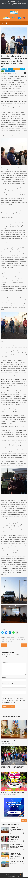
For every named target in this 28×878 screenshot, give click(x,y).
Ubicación (15, 3)
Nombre (4, 677)
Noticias (22, 68)
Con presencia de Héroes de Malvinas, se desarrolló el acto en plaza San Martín (12, 766)
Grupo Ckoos (21, 637)
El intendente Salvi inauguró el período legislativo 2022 (11, 740)
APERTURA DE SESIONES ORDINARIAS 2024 (16, 829)
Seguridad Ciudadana (10, 70)
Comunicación (12, 73)
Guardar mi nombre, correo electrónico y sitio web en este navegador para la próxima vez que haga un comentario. (14, 700)
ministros (12, 639)
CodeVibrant (21, 874)
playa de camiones (21, 639)
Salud (2, 70)
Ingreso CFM (12, 876)
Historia (9, 3)
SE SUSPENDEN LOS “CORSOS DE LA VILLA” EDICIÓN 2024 (16, 846)
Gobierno (4, 3)
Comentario (5, 662)
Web (3, 690)
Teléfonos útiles (22, 3)
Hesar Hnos (4, 639)
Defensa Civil (4, 68)
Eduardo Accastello (11, 637)
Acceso (18, 876)
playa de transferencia (7, 641)
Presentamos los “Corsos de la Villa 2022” (12, 792)
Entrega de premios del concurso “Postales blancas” (24, 645)
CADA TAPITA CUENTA (16, 861)
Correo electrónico (7, 683)
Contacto (14, 5)
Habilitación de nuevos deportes (5, 645)
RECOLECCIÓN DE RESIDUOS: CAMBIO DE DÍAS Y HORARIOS (16, 854)
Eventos (10, 68)
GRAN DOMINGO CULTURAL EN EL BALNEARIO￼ (15, 838)
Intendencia (16, 68)
